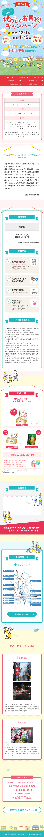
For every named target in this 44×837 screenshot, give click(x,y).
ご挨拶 (7, 77)
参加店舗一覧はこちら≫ (19, 264)
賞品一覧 (36, 77)
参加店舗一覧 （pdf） (22, 614)
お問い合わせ (33, 84)
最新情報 (11, 81)
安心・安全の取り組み (11, 84)
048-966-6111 (24, 789)
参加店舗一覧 (33, 81)
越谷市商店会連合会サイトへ (22, 810)
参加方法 (22, 77)
